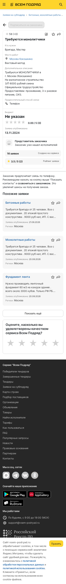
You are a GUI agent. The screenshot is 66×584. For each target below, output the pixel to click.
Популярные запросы (16, 437)
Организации (10, 402)
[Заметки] (46, 34)
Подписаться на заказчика (26, 24)
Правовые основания (15, 448)
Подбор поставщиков (16, 397)
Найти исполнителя (14, 417)
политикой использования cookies (24, 568)
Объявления (10, 407)
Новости (8, 443)
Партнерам (9, 453)
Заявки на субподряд (16, 386)
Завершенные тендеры (17, 376)
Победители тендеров (16, 371)
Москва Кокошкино (21, 58)
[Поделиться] (59, 34)
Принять (56, 543)
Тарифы (7, 422)
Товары (7, 412)
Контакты (8, 458)
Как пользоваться (13, 427)
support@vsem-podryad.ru (24, 522)
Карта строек (11, 391)
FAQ (5, 432)
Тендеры (8, 381)
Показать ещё (33, 313)
